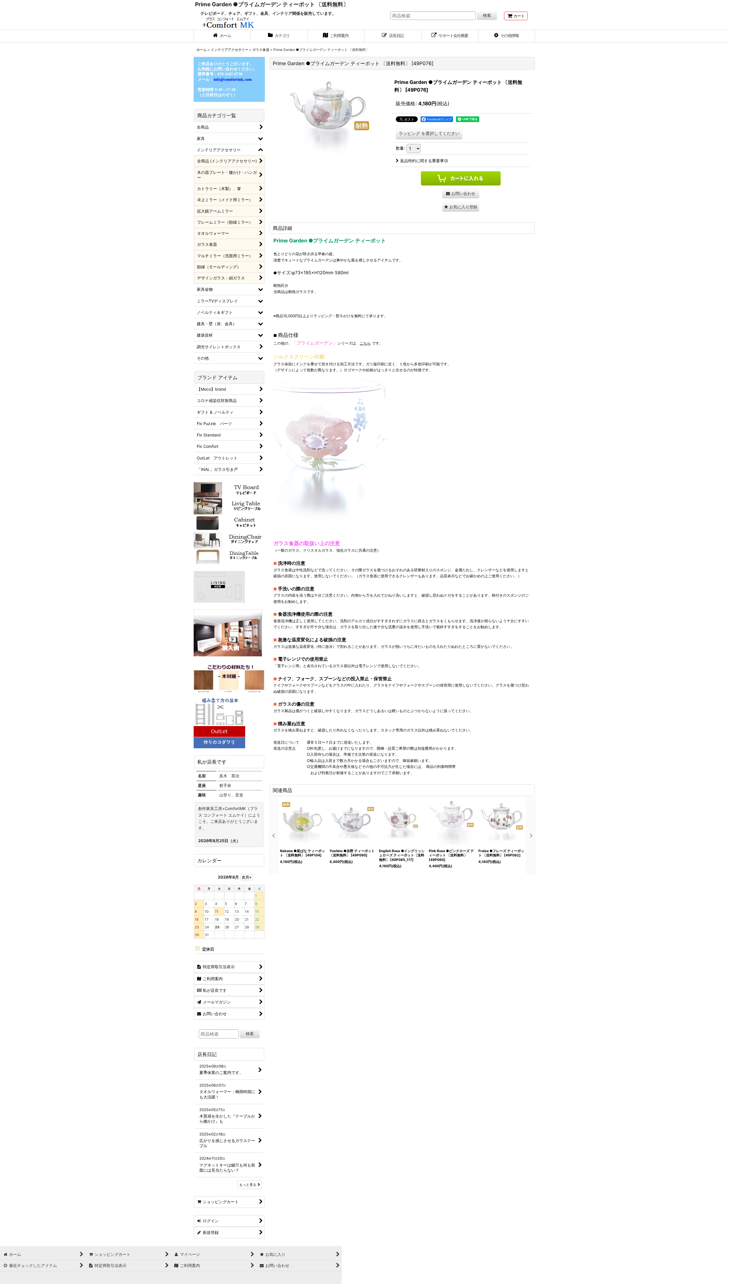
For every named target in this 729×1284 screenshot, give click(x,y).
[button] (506, 36)
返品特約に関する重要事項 (424, 160)
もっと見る (247, 1184)
